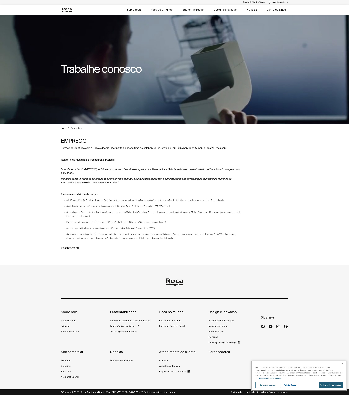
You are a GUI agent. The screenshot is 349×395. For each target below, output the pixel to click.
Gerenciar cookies (267, 385)
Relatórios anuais (70, 331)
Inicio (63, 128)
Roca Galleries (216, 331)
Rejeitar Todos (290, 385)
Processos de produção (221, 320)
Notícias (251, 9)
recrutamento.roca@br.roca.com (207, 148)
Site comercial (72, 352)
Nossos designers (218, 326)
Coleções (66, 366)
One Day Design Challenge (222, 342)
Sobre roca (134, 9)
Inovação (213, 337)
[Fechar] (342, 364)
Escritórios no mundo (170, 320)
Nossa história (68, 320)
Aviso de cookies (279, 392)
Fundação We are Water (122, 326)
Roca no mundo (171, 312)
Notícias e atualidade (121, 360)
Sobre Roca (77, 128)
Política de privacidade (243, 392)
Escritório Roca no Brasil (172, 326)
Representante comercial (172, 371)
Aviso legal (262, 392)
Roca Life (66, 371)
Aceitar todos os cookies (330, 385)
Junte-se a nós (276, 9)
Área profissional (70, 377)
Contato (163, 360)
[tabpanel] (174, 69)
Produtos (65, 360)
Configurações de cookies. (270, 378)
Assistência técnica (169, 366)
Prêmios (65, 326)
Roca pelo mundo (162, 9)
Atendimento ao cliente (177, 352)
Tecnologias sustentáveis (123, 331)
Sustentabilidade (193, 9)
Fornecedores (219, 352)
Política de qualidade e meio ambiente (130, 320)
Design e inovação (225, 9)
